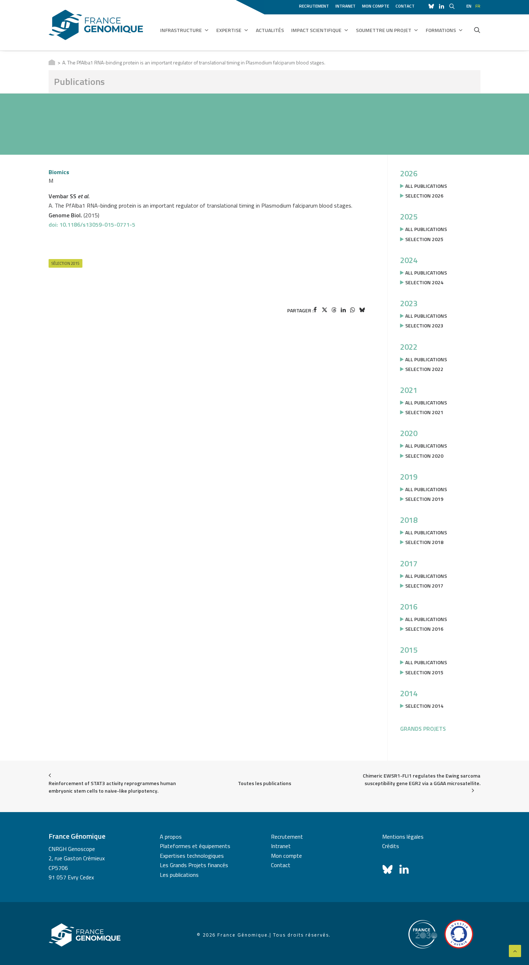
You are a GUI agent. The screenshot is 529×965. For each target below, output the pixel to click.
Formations (441, 30)
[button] (477, 29)
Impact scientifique (316, 30)
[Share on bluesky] (362, 309)
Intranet (345, 6)
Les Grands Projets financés (194, 865)
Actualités (270, 30)
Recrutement (314, 6)
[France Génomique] (96, 25)
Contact (405, 6)
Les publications (179, 874)
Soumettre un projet (383, 30)
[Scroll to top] (515, 950)
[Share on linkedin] (343, 309)
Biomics (59, 172)
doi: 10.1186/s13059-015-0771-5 (92, 224)
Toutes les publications (264, 783)
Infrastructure (181, 30)
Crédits (390, 846)
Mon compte (375, 6)
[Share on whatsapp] (352, 309)
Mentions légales (403, 836)
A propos (171, 836)
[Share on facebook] (315, 309)
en (468, 6)
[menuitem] (315, 5)
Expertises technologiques (192, 855)
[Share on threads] (334, 309)
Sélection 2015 (65, 263)
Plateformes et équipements (195, 846)
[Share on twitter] (324, 309)
